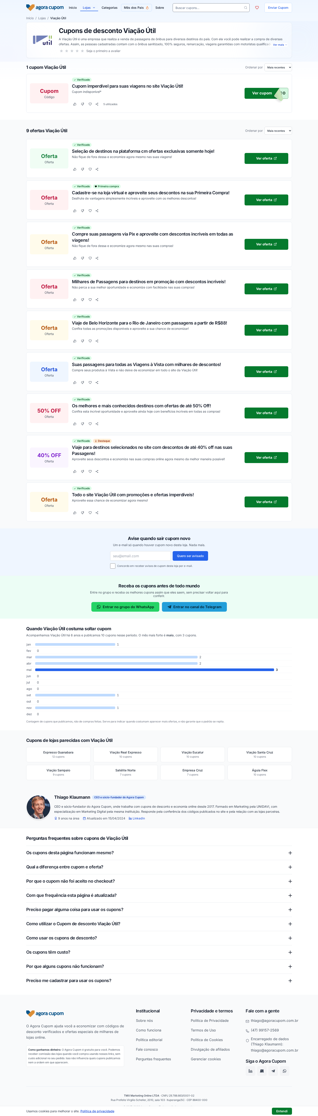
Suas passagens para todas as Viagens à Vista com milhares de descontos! (146, 364)
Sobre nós (144, 1020)
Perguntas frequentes (153, 1059)
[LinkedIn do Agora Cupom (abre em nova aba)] (250, 1071)
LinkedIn (139, 818)
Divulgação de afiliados (210, 1049)
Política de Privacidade (210, 1020)
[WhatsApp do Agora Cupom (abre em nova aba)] (284, 1071)
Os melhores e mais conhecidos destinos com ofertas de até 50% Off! (141, 405)
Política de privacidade (97, 1111)
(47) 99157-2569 (265, 1030)
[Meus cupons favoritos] (257, 7)
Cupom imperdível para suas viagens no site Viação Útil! (127, 86)
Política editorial (149, 1040)
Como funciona (148, 1030)
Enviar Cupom (278, 7)
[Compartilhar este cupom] (97, 104)
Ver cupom (262, 93)
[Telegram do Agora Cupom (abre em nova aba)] (273, 1071)
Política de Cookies (207, 1040)
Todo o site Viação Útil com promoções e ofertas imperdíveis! (133, 494)
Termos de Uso (203, 1030)
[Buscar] (246, 7)
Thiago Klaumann (72, 797)
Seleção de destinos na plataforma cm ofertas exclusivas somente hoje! (143, 151)
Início (30, 18)
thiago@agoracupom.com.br (274, 1020)
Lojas (87, 7)
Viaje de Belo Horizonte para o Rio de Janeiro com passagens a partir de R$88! (149, 322)
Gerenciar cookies (206, 1059)
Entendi (282, 1111)
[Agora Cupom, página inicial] (45, 8)
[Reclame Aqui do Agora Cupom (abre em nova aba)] (262, 1071)
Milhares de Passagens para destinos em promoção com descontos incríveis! (148, 281)
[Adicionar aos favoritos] (90, 104)
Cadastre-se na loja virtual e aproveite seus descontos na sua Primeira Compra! (150, 192)
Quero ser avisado (190, 556)
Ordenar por (254, 67)
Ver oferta (264, 158)
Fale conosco (147, 1049)
